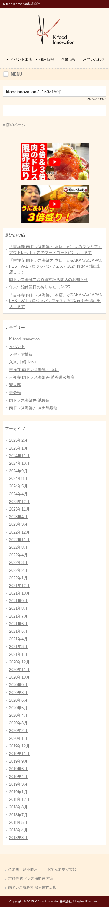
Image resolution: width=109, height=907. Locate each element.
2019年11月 (19, 753)
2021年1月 (18, 654)
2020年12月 (19, 662)
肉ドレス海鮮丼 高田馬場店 (33, 408)
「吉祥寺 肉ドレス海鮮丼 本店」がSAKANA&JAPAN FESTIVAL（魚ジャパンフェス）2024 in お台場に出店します (55, 266)
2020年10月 (19, 677)
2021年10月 (19, 593)
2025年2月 (18, 440)
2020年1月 (18, 738)
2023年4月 (18, 516)
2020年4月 (18, 715)
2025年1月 (18, 448)
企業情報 (68, 59)
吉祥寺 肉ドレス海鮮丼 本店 (34, 369)
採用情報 (46, 59)
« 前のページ (14, 125)
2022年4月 (18, 555)
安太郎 (15, 385)
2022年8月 (18, 547)
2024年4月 (18, 494)
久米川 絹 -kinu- (23, 362)
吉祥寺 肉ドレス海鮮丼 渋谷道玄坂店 (41, 377)
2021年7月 (18, 616)
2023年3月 (18, 524)
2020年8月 (18, 692)
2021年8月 (18, 608)
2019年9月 (18, 761)
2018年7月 (18, 815)
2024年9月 (18, 471)
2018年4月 (18, 830)
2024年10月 (19, 463)
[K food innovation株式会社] (54, 45)
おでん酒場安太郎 (61, 869)
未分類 (15, 392)
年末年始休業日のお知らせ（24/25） (41, 287)
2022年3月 (18, 562)
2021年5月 (18, 631)
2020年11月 (19, 669)
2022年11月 (19, 540)
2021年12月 (19, 585)
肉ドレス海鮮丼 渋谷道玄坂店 (32, 887)
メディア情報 (21, 354)
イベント (17, 346)
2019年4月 (18, 776)
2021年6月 (18, 624)
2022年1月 (18, 578)
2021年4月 (18, 639)
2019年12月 (19, 746)
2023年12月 (19, 501)
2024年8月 (18, 478)
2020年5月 (18, 708)
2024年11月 (19, 456)
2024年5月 (18, 486)
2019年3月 (18, 784)
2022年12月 (19, 532)
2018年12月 (19, 799)
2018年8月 (18, 807)
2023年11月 (19, 509)
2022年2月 (18, 570)
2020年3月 (18, 723)
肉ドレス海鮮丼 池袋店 (29, 400)
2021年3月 (18, 646)
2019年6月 (18, 769)
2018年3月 (18, 837)
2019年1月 (18, 792)
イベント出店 (21, 59)
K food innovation (24, 339)
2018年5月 (18, 822)
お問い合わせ (94, 59)
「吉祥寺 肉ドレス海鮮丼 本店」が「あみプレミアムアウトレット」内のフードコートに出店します (55, 249)
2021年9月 (18, 600)
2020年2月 (18, 730)
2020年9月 (18, 685)
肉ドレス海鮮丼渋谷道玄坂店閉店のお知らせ (48, 279)
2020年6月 (18, 700)
